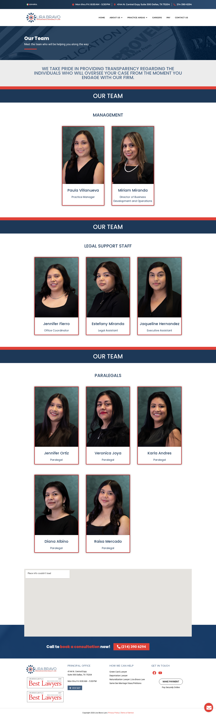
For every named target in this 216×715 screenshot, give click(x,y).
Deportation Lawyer (118, 675)
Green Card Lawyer (118, 672)
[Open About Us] (122, 17)
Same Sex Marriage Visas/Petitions (125, 683)
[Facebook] (154, 673)
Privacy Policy (113, 713)
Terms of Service (127, 713)
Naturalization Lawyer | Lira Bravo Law (127, 679)
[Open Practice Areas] (147, 17)
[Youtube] (160, 673)
